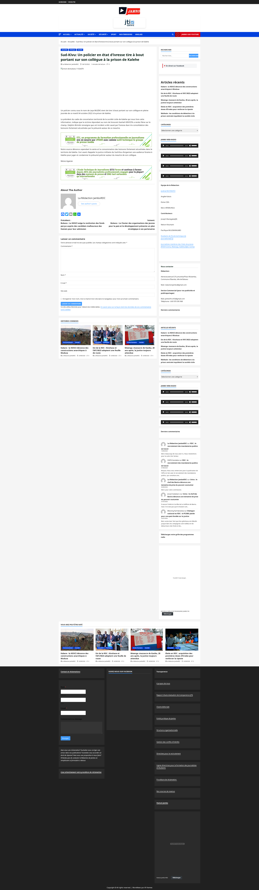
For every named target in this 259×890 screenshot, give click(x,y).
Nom (63, 275)
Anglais (138, 34)
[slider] (194, 145)
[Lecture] (163, 146)
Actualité (78, 34)
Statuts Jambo (162, 803)
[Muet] (190, 146)
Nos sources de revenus (166, 791)
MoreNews (137, 887)
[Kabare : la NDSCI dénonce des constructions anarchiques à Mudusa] (76, 335)
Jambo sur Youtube (190, 34)
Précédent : (82, 224)
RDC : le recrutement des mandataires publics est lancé (179, 446)
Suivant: (132, 224)
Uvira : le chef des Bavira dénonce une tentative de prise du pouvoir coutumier (179, 482)
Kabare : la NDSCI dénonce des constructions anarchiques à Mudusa (74, 350)
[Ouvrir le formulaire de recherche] (173, 34)
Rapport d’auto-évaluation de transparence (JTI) (175, 695)
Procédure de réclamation (167, 779)
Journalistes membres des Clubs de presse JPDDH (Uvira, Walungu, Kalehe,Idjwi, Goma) (178, 245)
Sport (113, 34)
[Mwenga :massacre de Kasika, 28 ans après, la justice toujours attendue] (140, 335)
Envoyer (65, 738)
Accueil (66, 34)
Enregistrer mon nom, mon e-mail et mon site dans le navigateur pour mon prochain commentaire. (101, 299)
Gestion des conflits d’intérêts (168, 742)
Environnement (68, 342)
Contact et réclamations (70, 672)
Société (91, 34)
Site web (64, 291)
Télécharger (167, 614)
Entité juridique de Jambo (166, 718)
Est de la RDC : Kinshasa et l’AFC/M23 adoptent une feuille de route (106, 350)
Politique (72, 50)
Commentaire (67, 246)
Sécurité (102, 34)
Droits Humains (132, 342)
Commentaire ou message (71, 719)
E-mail (64, 283)
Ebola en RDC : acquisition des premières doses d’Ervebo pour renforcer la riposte (179, 656)
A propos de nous (163, 683)
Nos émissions (125, 34)
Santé (177, 648)
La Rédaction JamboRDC (71, 64)
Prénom (63, 695)
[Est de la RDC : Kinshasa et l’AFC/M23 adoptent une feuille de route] (108, 335)
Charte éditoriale (163, 707)
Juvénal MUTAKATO (168, 191)
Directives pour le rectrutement (169, 753)
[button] (60, 34)
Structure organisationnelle (167, 730)
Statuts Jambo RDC (162, 878)
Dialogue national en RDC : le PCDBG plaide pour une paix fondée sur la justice (178, 513)
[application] (179, 146)
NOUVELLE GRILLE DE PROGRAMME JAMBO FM (175, 611)
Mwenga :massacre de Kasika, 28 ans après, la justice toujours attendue (139, 350)
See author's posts (89, 203)
